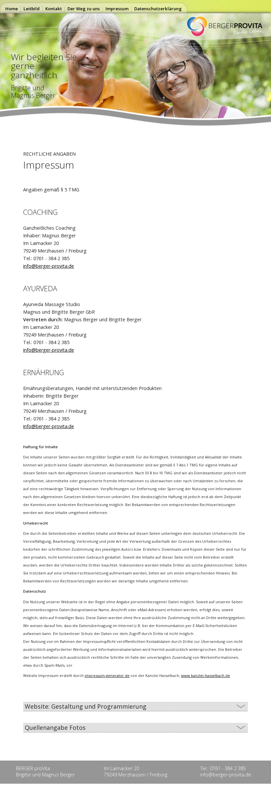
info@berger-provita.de (48, 266)
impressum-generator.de (107, 675)
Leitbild (31, 9)
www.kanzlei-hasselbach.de (205, 675)
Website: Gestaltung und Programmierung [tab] (85, 706)
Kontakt (53, 9)
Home (11, 9)
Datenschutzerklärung (158, 9)
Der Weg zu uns (83, 9)
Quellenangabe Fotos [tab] (55, 727)
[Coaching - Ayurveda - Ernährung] (227, 35)
